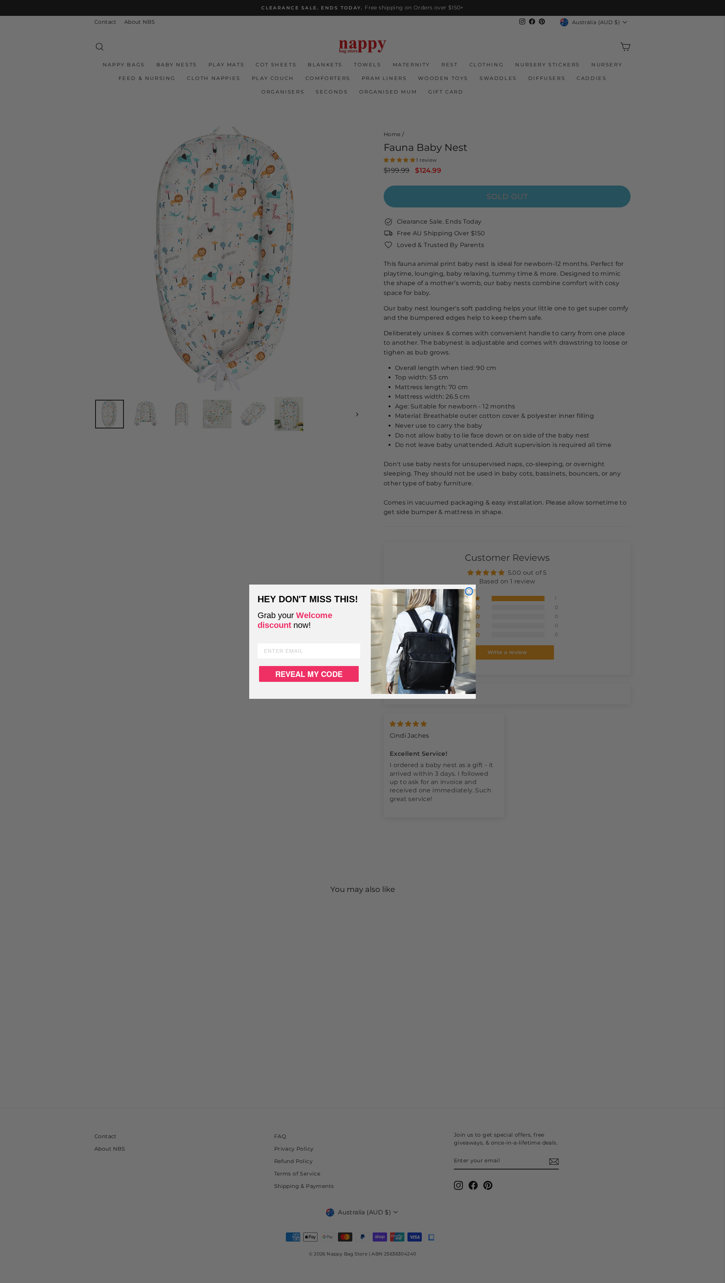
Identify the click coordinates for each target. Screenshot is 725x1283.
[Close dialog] (469, 591)
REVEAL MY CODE (308, 673)
